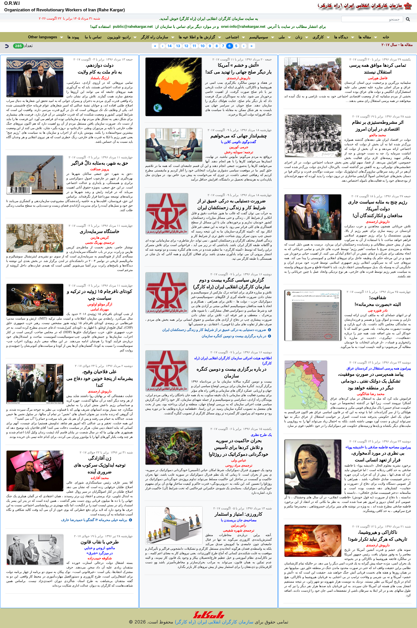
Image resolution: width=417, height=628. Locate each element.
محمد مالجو (377, 135)
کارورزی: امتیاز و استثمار (238, 514)
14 (170, 46)
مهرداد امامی (99, 309)
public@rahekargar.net (132, 26)
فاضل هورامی (377, 78)
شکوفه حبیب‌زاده (100, 558)
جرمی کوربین (238, 147)
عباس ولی (238, 460)
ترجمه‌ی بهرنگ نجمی (99, 243)
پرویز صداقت (99, 169)
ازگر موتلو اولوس (99, 304)
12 (186, 46)
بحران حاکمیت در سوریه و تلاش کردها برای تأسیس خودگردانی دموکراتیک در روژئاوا (238, 447)
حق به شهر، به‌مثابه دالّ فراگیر (99, 163)
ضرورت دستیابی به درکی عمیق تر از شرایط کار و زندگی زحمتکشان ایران (214, 330)
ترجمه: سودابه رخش (238, 152)
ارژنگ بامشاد (99, 78)
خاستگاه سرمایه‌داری (99, 231)
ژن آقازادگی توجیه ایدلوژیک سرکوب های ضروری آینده (99, 465)
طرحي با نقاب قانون (100, 541)
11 (194, 46)
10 (203, 46)
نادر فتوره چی (377, 310)
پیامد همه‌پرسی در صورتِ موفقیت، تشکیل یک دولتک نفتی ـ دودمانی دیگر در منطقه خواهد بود (370, 381)
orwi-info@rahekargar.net (242, 26)
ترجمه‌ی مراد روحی (238, 465)
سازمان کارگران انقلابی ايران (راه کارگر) (213, 622)
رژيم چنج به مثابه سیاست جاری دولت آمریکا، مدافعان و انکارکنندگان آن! (377, 208)
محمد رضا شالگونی (370, 394)
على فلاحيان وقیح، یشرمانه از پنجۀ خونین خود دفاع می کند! (99, 378)
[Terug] (6, 45)
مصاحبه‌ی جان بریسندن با (238, 520)
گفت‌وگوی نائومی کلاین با (238, 142)
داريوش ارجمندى (377, 222)
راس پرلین (238, 525)
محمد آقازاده (100, 478)
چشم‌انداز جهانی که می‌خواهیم (238, 135)
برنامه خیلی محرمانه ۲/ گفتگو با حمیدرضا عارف (94, 520)
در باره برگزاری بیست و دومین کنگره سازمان (234, 336)
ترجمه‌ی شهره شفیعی (238, 530)
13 (178, 46)
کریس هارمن (99, 238)
